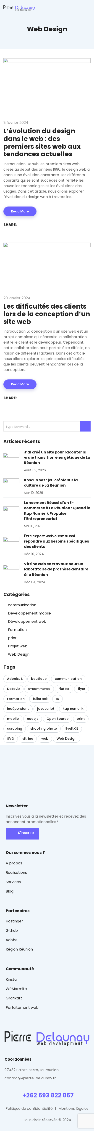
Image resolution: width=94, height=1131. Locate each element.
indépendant (18, 708)
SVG (10, 738)
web (44, 738)
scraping (14, 728)
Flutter (64, 688)
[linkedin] (38, 1088)
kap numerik (73, 708)
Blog (9, 891)
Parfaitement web (22, 1007)
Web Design (18, 654)
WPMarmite (16, 988)
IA (57, 699)
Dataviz (13, 688)
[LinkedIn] (38, 225)
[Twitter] (30, 225)
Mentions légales (73, 1108)
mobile (13, 718)
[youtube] (22, 1088)
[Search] (85, 426)
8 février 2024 (15, 122)
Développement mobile (29, 613)
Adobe (12, 940)
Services (13, 882)
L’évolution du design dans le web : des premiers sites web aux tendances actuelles (42, 143)
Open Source (57, 718)
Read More (20, 211)
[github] (14, 1088)
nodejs (32, 718)
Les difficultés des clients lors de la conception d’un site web (46, 314)
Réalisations (16, 872)
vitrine (27, 738)
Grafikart (14, 998)
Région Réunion (19, 949)
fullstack (40, 699)
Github (12, 930)
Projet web (17, 646)
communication (22, 605)
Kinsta (11, 979)
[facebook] (6, 1088)
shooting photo (43, 728)
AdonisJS (15, 678)
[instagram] (30, 1088)
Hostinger (14, 921)
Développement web (27, 621)
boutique (39, 678)
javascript (46, 708)
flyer (81, 688)
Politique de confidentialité (29, 1108)
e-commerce (39, 688)
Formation (17, 629)
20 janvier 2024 (16, 298)
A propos (14, 863)
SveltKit (71, 728)
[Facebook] (22, 225)
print (12, 638)
